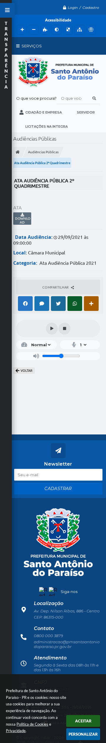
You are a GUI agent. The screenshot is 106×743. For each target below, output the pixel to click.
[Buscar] (94, 98)
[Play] (52, 328)
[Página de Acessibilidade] (90, 29)
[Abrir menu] (7, 10)
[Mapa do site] (79, 29)
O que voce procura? (36, 98)
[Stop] (64, 328)
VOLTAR (26, 370)
